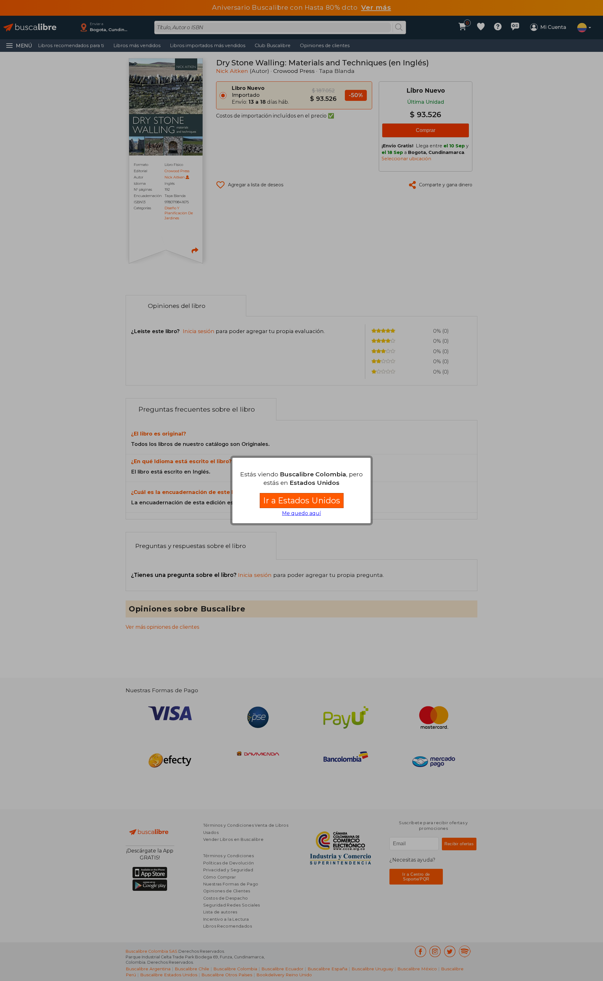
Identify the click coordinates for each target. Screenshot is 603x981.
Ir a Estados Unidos (301, 500)
